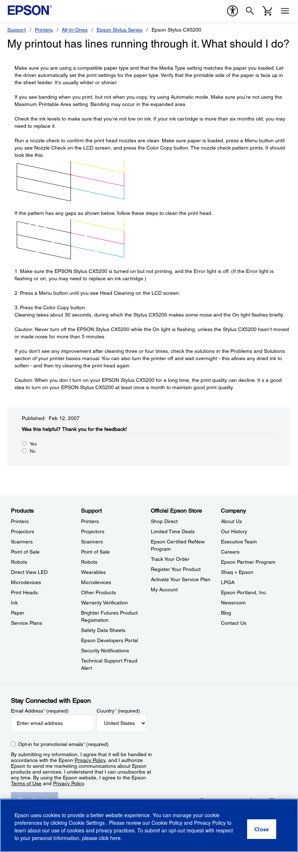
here (115, 837)
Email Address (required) (40, 711)
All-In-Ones (75, 30)
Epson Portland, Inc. (244, 592)
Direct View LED (29, 572)
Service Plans (26, 623)
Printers (44, 30)
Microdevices (26, 582)
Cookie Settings (87, 822)
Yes (33, 444)
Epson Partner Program (248, 562)
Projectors (22, 531)
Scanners (22, 542)
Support (16, 30)
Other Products (98, 592)
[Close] (261, 829)
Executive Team (239, 542)
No (33, 451)
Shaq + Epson (237, 572)
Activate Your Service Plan (180, 579)
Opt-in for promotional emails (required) (63, 744)
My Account (164, 589)
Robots (19, 562)
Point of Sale (25, 552)
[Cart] (267, 11)
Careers (230, 552)
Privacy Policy (89, 760)
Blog (226, 613)
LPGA (227, 582)
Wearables (93, 572)
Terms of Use (26, 783)
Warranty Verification (104, 603)
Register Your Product (176, 569)
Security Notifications (105, 650)
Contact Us (233, 623)
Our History (234, 531)
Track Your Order (170, 559)
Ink (14, 603)
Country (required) (118, 711)
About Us (231, 521)
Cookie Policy (167, 822)
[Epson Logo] (29, 10)
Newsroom (233, 603)
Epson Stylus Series (119, 30)
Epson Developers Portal (109, 640)
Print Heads (24, 592)
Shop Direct (164, 521)
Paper (17, 613)
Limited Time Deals (173, 531)
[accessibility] (232, 11)
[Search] (250, 11)
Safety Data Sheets (103, 630)
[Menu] (285, 11)
